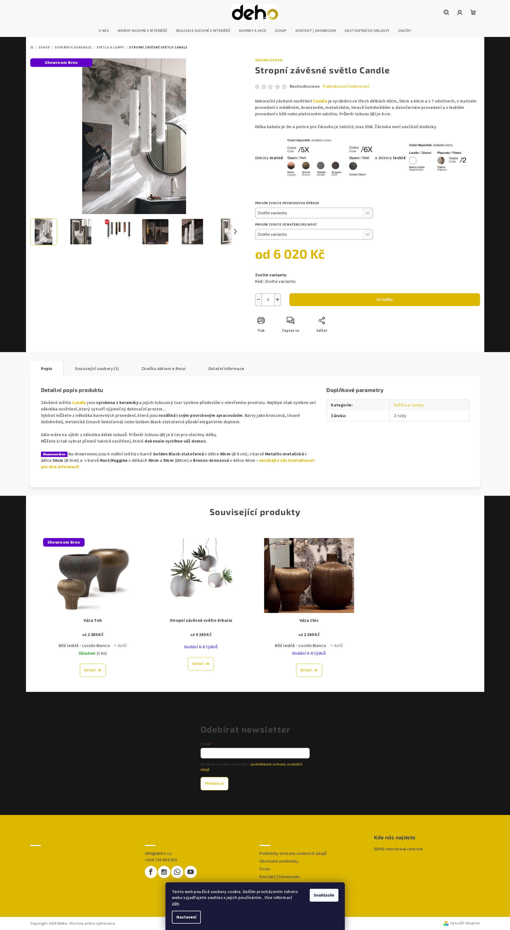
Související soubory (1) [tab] (97, 369)
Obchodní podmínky (279, 861)
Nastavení (186, 917)
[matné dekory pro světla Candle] (330, 158)
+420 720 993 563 (161, 860)
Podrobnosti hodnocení (346, 86)
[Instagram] (164, 872)
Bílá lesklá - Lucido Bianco (84, 646)
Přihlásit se (214, 783)
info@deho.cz (158, 853)
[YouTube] (190, 872)
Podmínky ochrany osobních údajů (293, 853)
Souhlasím (324, 895)
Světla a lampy (409, 405)
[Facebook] (151, 872)
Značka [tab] (164, 369)
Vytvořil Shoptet (465, 923)
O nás (264, 869)
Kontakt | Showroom (279, 877)
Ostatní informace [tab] (226, 369)
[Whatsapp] (177, 872)
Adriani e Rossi (269, 60)
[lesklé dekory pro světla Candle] (437, 158)
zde (175, 903)
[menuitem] (103, 31)
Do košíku (385, 299)
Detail (89, 670)
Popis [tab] (46, 369)
